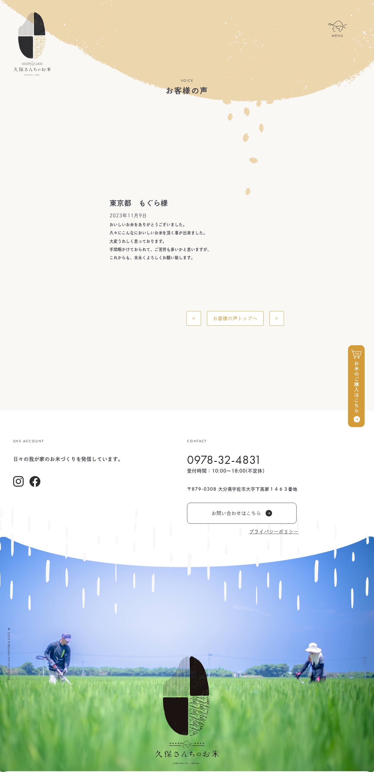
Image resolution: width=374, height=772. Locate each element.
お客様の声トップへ (235, 318)
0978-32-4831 (224, 459)
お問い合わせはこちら (236, 513)
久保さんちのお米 (32, 43)
